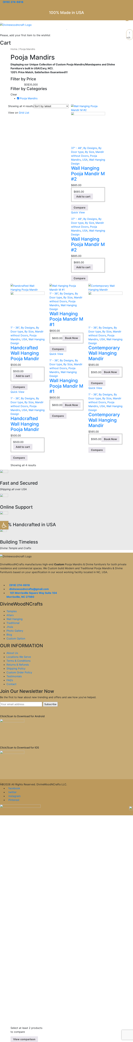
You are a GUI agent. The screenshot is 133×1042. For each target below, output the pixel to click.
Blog (9, 634)
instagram (14, 796)
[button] (4, 525)
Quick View (78, 212)
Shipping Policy (15, 668)
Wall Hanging (14, 619)
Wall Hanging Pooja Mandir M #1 (66, 319)
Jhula (9, 626)
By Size (89, 151)
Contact (11, 684)
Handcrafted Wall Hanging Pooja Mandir (25, 353)
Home (14, 49)
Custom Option (15, 638)
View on (13, 112)
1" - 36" (15, 327)
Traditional (12, 623)
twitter (12, 792)
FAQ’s (9, 680)
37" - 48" (76, 148)
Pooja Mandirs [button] (28, 98)
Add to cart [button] (83, 196)
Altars (10, 615)
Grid (21, 112)
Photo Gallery (14, 630)
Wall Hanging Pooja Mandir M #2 (88, 173)
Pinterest (13, 800)
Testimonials (14, 676)
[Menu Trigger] (127, 19)
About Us (12, 653)
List (27, 112)
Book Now (71, 338)
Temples (11, 611)
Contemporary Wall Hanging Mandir (104, 353)
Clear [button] (14, 94)
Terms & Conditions (18, 660)
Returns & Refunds (17, 664)
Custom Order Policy (19, 672)
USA (85, 159)
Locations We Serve (18, 656)
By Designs (90, 148)
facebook (14, 788)
